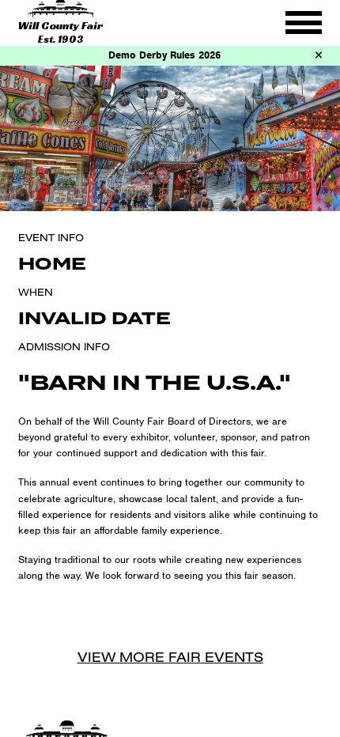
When (35, 291)
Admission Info (64, 346)
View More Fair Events (170, 656)
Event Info (51, 237)
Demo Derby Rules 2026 (164, 55)
